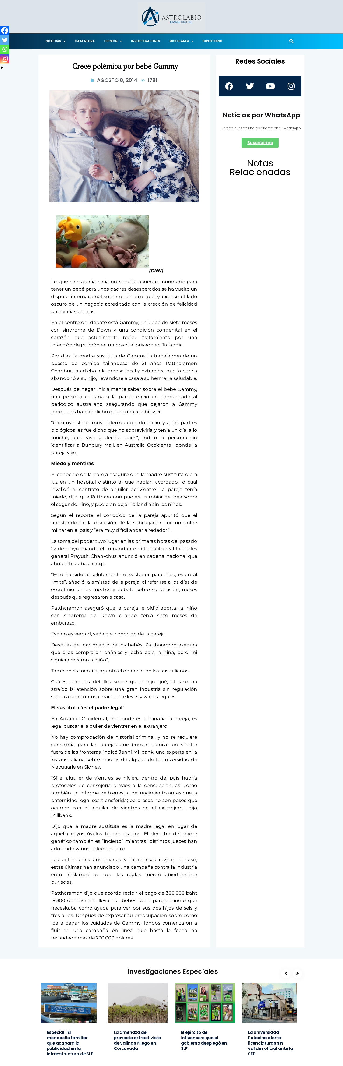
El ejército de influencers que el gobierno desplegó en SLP (204, 1040)
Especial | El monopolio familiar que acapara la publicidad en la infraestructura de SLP (70, 1043)
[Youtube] (270, 86)
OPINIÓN (111, 41)
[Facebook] (4, 30)
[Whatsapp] (4, 49)
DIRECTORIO (212, 41)
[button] (291, 41)
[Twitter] (4, 40)
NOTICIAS (53, 41)
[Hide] (2, 68)
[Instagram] (4, 58)
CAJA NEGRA (85, 41)
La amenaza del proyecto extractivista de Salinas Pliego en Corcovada (137, 1040)
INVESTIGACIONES (145, 41)
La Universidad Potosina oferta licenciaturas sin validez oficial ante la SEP (270, 1043)
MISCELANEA (179, 41)
